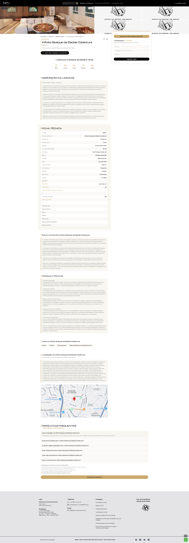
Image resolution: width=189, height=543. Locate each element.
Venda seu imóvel (101, 512)
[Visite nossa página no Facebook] (140, 539)
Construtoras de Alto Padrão (105, 523)
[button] (47, 20)
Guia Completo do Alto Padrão (105, 515)
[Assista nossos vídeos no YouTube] (144, 539)
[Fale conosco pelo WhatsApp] (186, 540)
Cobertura (51, 36)
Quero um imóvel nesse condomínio (131, 36)
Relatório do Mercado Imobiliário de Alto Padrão (108, 519)
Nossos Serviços (101, 509)
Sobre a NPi (99, 505)
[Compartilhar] (107, 39)
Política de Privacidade (47, 539)
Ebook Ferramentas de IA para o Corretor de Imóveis (106, 527)
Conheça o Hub (117, 3)
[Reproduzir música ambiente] (185, 536)
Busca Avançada (86, 3)
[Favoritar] (104, 39)
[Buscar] (77, 3)
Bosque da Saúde (60, 36)
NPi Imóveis (43, 36)
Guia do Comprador (102, 3)
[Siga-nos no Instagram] (136, 539)
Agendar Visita (131, 59)
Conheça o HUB (101, 502)
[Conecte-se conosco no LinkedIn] (148, 539)
